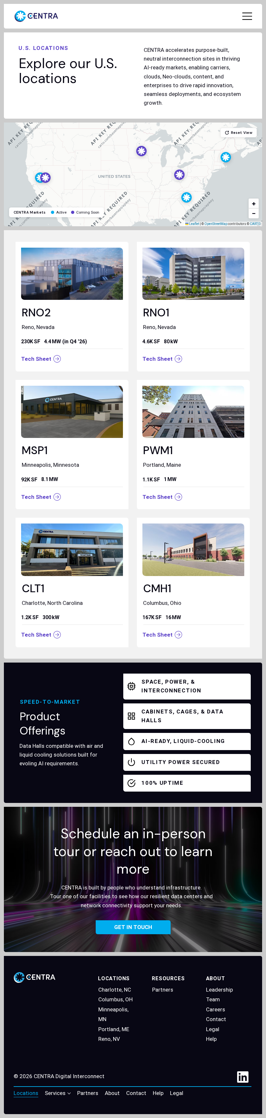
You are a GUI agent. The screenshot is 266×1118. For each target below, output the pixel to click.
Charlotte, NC (114, 989)
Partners (162, 989)
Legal (212, 1029)
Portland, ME (113, 1029)
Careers (215, 1009)
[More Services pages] (69, 1093)
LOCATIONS (114, 978)
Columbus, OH (115, 999)
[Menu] (247, 16)
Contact (216, 1019)
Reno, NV (109, 1039)
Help (211, 1039)
